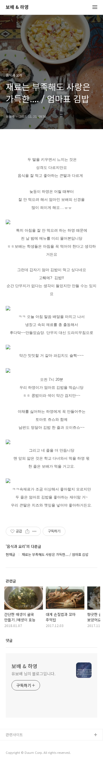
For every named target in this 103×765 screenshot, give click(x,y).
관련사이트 (14, 734)
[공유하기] (27, 531)
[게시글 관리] (34, 531)
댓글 (9, 640)
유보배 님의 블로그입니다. (33, 673)
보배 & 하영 (17, 7)
